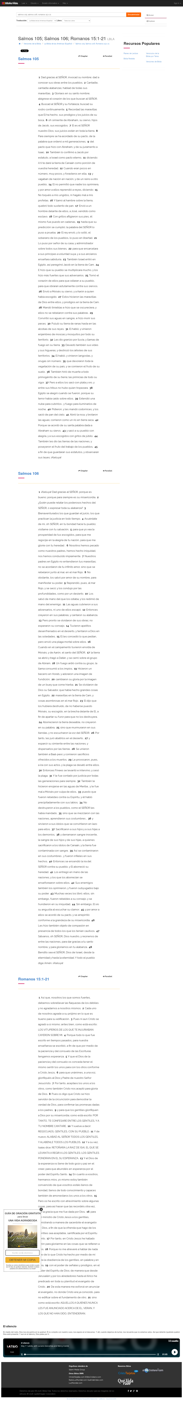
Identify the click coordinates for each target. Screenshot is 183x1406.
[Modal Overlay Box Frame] (22, 1240)
